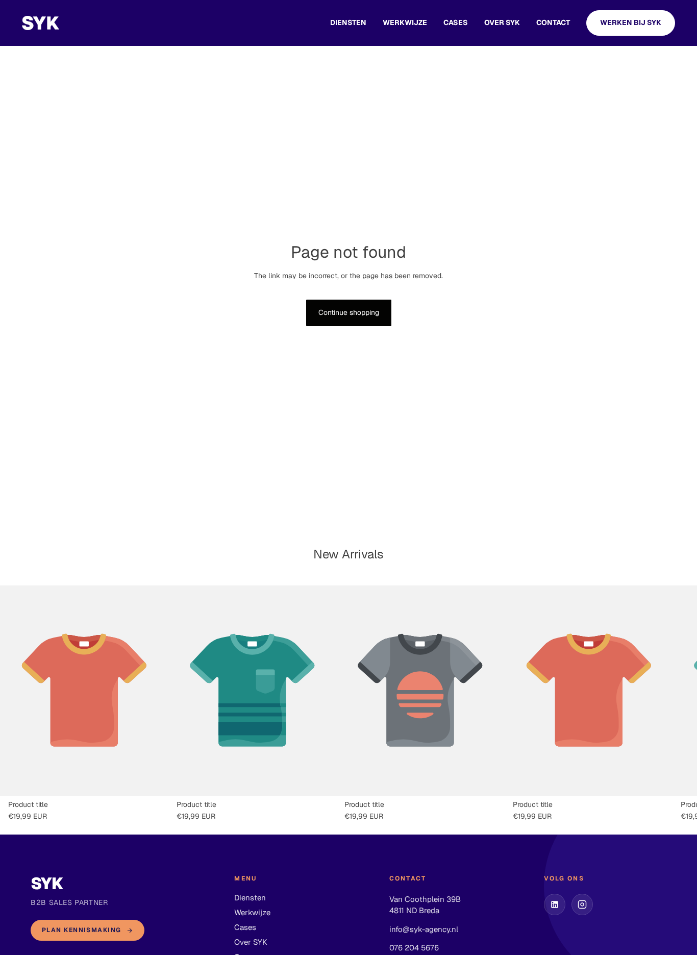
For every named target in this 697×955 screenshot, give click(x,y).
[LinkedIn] (554, 904)
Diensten (348, 22)
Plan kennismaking (81, 930)
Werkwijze (405, 22)
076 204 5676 (414, 947)
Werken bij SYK (630, 22)
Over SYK (502, 22)
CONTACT (553, 22)
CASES (455, 22)
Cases (245, 927)
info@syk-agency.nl (423, 929)
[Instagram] (582, 904)
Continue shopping (348, 312)
